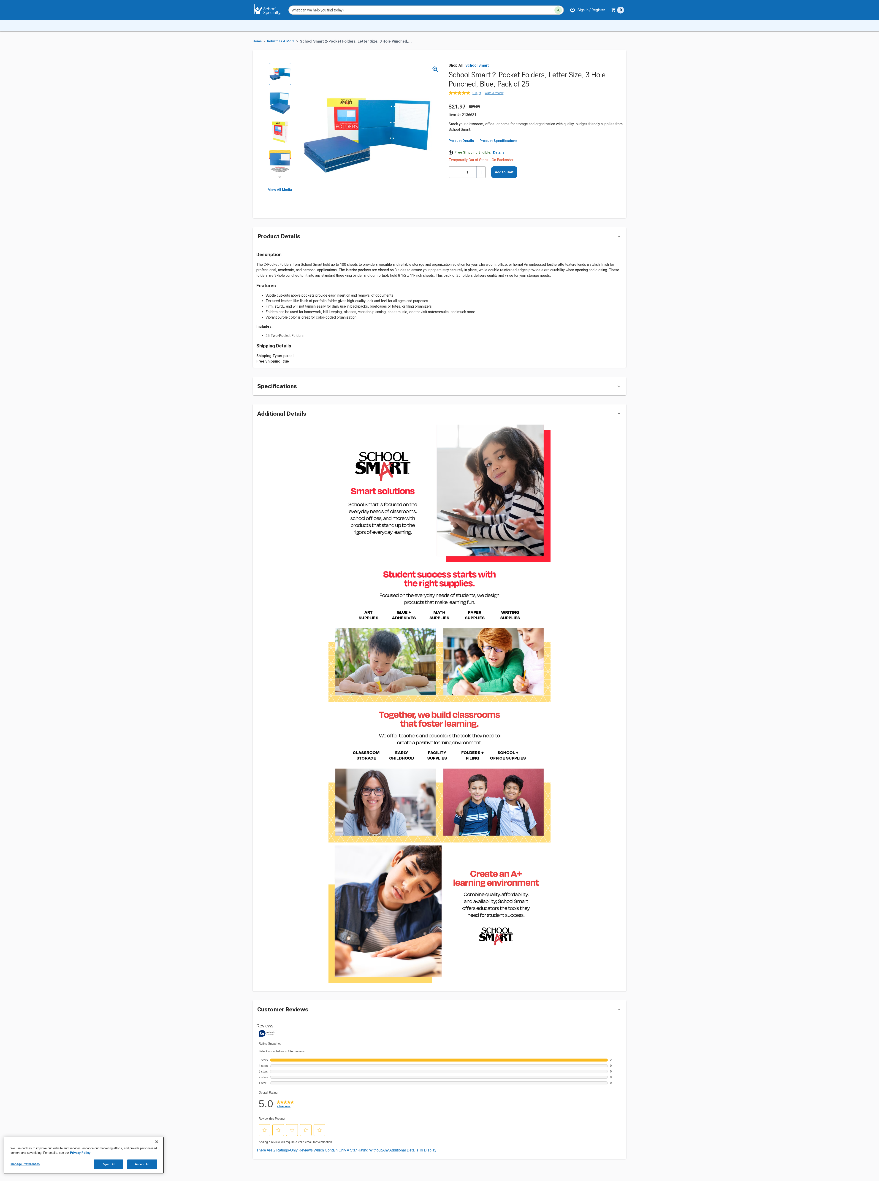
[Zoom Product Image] (435, 69)
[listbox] (280, 121)
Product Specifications (498, 141)
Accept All (142, 1164)
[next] (280, 177)
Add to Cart (504, 172)
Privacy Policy (80, 1152)
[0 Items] (613, 10)
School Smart (477, 65)
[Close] (157, 1142)
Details (499, 152)
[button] (587, 10)
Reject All (108, 1164)
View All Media (280, 190)
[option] (280, 77)
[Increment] (481, 172)
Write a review (494, 93)
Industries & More (280, 41)
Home (257, 41)
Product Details (461, 141)
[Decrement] (453, 172)
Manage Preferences (25, 1164)
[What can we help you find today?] (558, 10)
